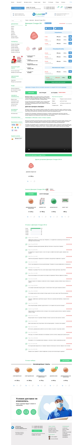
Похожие (31, 193)
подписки (63, 87)
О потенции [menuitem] (50, 2)
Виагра (12, 28)
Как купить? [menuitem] (19, 2)
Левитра (12, 31)
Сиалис (12, 29)
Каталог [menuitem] (12, 2)
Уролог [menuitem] (44, 2)
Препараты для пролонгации (16, 72)
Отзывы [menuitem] (57, 2)
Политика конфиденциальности (21, 428)
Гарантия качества (52, 432)
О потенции (64, 433)
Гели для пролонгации (15, 70)
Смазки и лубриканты (15, 96)
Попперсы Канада (14, 45)
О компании (64, 428)
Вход (71, 2)
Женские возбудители (15, 88)
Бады (13, 85)
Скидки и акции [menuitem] (37, 2)
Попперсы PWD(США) (15, 50)
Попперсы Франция (14, 47)
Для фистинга (13, 105)
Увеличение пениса (15, 77)
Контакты (64, 430)
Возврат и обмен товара (53, 430)
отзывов (54, 92)
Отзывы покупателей (66, 432)
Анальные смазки (14, 104)
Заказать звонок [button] (17, 8)
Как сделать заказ (52, 428)
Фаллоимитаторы (14, 113)
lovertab (19, 426)
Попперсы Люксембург (15, 44)
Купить (27, 181)
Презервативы (15, 117)
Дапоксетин (13, 34)
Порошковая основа (14, 102)
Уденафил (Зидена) (14, 37)
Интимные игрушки (14, 110)
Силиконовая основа (15, 100)
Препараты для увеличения (16, 81)
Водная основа (14, 99)
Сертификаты (65, 437)
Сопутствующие (44, 193)
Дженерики (14, 23)
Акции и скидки (65, 429)
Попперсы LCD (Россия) (15, 52)
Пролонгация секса (15, 67)
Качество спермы (14, 91)
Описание (31, 92)
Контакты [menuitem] (63, 2)
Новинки (12, 26)
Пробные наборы (14, 36)
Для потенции (66, 360)
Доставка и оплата (52, 429)
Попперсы (14, 41)
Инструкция (42, 92)
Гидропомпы (13, 80)
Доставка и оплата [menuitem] (28, 2)
